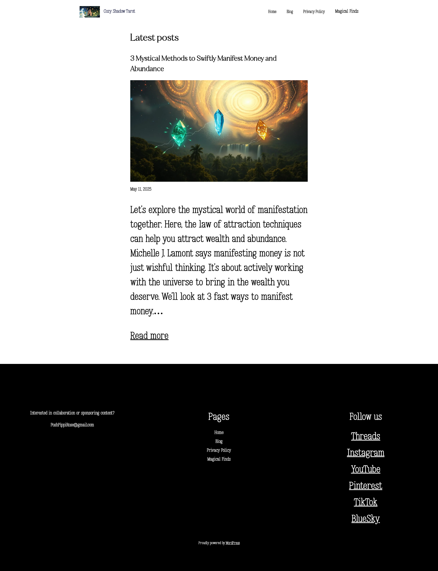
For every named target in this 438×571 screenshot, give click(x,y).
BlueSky (366, 519)
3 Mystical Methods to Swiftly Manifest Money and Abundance (203, 64)
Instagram (366, 453)
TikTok (365, 503)
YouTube (365, 470)
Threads (365, 437)
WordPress (233, 543)
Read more (149, 336)
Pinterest (365, 486)
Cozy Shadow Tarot (119, 11)
